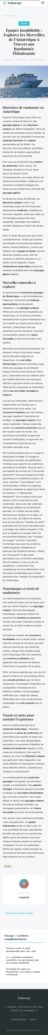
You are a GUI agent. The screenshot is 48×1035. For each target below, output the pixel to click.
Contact (32, 1019)
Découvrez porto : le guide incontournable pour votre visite (21, 949)
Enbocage (12, 3)
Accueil (6, 16)
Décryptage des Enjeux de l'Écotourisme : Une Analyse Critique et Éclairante (23, 972)
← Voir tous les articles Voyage (18, 913)
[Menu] (42, 3)
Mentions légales (19, 1019)
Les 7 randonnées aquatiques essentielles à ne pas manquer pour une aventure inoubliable (22, 960)
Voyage (15, 16)
